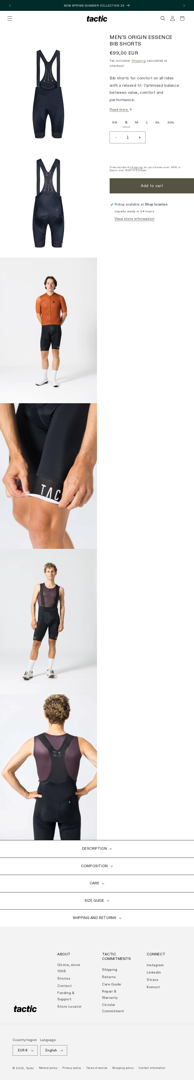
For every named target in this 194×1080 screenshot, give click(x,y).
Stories (63, 978)
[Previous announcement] (9, 5)
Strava (152, 979)
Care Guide (111, 984)
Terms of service (96, 1068)
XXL (172, 123)
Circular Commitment (113, 1008)
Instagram (155, 965)
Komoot (153, 987)
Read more (119, 109)
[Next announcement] (184, 5)
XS (116, 123)
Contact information (152, 1068)
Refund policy (48, 1068)
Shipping (139, 61)
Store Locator (69, 1006)
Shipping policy (123, 1068)
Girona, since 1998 (68, 968)
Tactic (30, 1068)
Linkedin (154, 972)
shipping (136, 167)
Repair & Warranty (110, 994)
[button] (10, 18)
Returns (109, 977)
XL (158, 123)
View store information (134, 218)
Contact (64, 985)
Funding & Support (65, 996)
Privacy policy (71, 1068)
